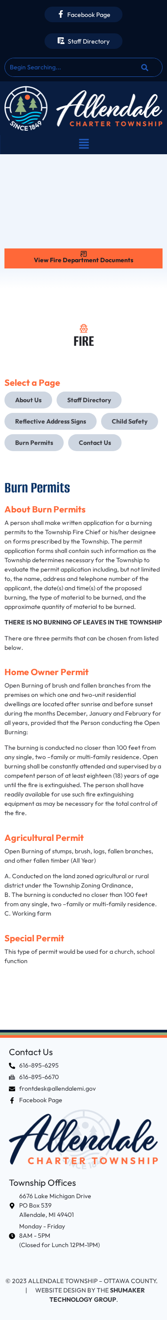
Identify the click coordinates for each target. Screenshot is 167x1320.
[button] (84, 144)
